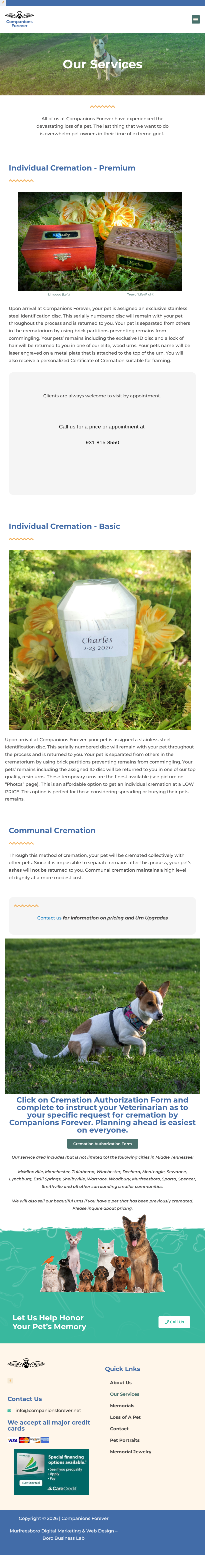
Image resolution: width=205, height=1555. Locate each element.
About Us (121, 1382)
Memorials (122, 1406)
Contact (119, 1429)
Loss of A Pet (125, 1417)
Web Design (100, 1531)
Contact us (49, 918)
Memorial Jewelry (131, 1452)
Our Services (125, 1394)
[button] (196, 19)
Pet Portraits (125, 1440)
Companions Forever (19, 23)
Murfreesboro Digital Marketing (45, 1531)
